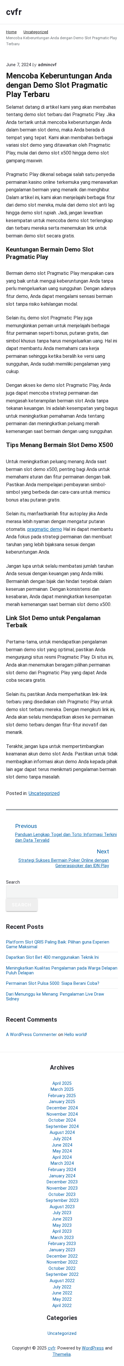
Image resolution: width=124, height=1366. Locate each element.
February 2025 (62, 1095)
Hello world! (75, 1034)
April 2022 (62, 1305)
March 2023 (62, 1237)
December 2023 (62, 1181)
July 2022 (62, 1287)
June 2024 (62, 1145)
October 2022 (62, 1268)
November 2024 (62, 1114)
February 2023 (62, 1243)
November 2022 (62, 1262)
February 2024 (62, 1169)
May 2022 (62, 1299)
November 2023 (62, 1188)
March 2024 (62, 1163)
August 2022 (62, 1280)
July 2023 (62, 1212)
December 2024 (62, 1107)
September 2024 (62, 1126)
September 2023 (62, 1200)
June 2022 (62, 1293)
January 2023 (62, 1249)
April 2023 (62, 1231)
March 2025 (62, 1089)
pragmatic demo (44, 529)
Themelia (61, 1354)
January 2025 (62, 1101)
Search (13, 882)
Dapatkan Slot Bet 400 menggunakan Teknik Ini (52, 957)
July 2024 (62, 1138)
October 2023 (62, 1194)
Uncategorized (44, 793)
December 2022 (62, 1256)
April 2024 (62, 1157)
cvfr (51, 1348)
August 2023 (62, 1206)
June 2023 (62, 1219)
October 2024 (62, 1120)
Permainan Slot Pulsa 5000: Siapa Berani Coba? (52, 983)
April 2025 (62, 1083)
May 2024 (62, 1151)
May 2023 (62, 1225)
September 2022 (62, 1274)
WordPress (93, 1348)
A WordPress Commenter (31, 1034)
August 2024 (62, 1132)
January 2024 (62, 1175)
